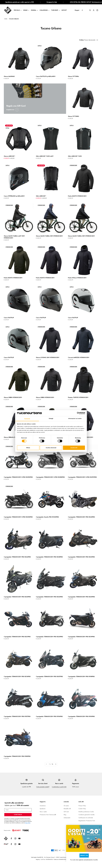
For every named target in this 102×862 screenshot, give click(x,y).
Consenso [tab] (27, 418)
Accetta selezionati (51, 447)
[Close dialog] (100, 827)
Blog (65, 815)
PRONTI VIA (84, 855)
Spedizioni (42, 809)
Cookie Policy (82, 809)
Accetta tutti (74, 447)
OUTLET (64, 10)
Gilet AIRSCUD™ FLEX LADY (44, 156)
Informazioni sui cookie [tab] (74, 418)
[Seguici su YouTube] (19, 838)
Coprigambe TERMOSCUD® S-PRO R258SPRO (50, 477)
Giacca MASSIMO (9, 76)
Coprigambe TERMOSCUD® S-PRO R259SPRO (18, 477)
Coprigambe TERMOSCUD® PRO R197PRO (17, 716)
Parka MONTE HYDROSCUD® (77, 196)
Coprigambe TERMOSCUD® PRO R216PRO (17, 676)
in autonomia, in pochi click (59, 787)
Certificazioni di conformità (85, 818)
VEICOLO (17, 10)
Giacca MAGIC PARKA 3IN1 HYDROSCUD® (49, 236)
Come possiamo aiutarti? (42, 787)
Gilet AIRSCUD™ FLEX (75, 156)
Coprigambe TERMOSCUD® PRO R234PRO (49, 597)
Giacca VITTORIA (73, 76)
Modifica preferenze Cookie (86, 812)
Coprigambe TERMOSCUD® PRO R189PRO (17, 756)
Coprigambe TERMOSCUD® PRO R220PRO (49, 637)
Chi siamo (66, 806)
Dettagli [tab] (51, 418)
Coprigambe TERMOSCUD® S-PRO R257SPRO (82, 477)
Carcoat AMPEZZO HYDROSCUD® (78, 357)
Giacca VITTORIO (73, 116)
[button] (83, 10)
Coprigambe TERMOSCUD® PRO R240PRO (17, 597)
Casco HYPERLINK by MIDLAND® (14, 196)
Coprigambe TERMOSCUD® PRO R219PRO (81, 637)
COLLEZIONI (44, 10)
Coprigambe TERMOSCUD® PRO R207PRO (49, 676)
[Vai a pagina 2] (56, 764)
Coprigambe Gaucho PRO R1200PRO (47, 517)
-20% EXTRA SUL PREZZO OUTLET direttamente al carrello (64, 2)
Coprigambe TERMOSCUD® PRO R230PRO (81, 597)
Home (5, 19)
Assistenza (43, 806)
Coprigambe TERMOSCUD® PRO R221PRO (17, 637)
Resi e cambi (43, 812)
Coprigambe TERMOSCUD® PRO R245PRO (81, 517)
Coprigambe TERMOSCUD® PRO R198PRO (81, 676)
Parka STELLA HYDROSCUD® (77, 278)
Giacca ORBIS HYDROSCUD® (13, 397)
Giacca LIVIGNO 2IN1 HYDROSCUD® (47, 357)
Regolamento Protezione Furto (86, 821)
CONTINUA (18, 814)
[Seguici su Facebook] (11, 838)
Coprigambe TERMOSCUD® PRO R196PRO (49, 716)
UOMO (25, 10)
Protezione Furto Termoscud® (48, 815)
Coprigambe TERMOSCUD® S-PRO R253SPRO (18, 517)
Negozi (77, 10)
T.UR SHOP (54, 10)
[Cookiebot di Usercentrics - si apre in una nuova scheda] (78, 413)
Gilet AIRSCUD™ (41, 196)
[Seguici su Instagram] (15, 838)
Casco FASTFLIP (9, 318)
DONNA (33, 10)
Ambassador (67, 818)
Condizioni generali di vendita (86, 815)
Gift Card (66, 812)
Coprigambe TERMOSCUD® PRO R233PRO (81, 557)
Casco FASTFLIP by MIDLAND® (45, 76)
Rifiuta (28, 447)
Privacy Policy (27, 823)
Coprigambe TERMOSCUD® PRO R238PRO (49, 557)
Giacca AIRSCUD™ (9, 156)
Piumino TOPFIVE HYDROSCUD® (78, 397)
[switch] (42, 441)
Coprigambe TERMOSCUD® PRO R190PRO (81, 716)
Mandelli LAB (67, 809)
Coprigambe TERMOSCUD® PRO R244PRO (17, 557)
